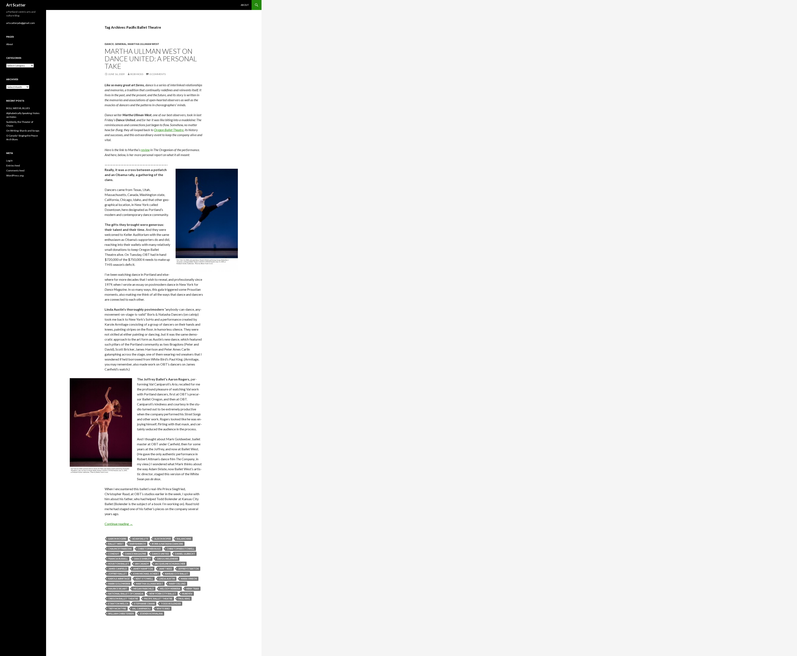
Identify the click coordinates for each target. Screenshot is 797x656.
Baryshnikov (138, 543)
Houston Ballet (118, 563)
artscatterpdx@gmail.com (20, 23)
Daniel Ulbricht (185, 553)
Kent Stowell (144, 578)
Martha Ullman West (143, 44)
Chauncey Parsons (120, 548)
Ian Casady (142, 563)
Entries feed (13, 165)
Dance (109, 44)
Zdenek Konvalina (151, 613)
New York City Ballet (162, 593)
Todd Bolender (171, 603)
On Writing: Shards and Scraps (22, 130)
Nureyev (187, 593)
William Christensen (121, 613)
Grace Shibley (142, 558)
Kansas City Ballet (176, 573)
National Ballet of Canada (125, 593)
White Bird (163, 608)
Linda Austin (167, 578)
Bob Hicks (136, 74)
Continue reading (119, 524)
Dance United (160, 553)
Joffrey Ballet (117, 573)
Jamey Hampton (143, 568)
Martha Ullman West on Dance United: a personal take (151, 58)
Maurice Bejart (117, 588)
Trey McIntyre (117, 608)
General (121, 44)
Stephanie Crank (144, 603)
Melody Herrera (170, 588)
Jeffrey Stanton (188, 568)
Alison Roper (162, 538)
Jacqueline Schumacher (170, 563)
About (245, 5)
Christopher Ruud (149, 548)
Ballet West (116, 543)
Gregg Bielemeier (167, 558)
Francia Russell (118, 558)
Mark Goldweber (119, 583)
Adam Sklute (140, 538)
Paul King (184, 598)
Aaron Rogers (117, 538)
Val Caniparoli (141, 608)
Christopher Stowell (180, 548)
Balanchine (184, 538)
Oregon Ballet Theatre (168, 130)
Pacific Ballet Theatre (158, 598)
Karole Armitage (119, 578)
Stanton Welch (118, 603)
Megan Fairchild (143, 588)
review (145, 150)
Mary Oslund (177, 583)
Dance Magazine (135, 553)
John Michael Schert (146, 573)
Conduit (113, 553)
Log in (9, 160)
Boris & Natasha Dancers (167, 543)
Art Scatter (16, 5)
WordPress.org (14, 175)
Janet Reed (165, 568)
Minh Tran (192, 588)
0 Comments (157, 74)
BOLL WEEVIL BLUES (18, 108)
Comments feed (15, 170)
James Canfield (117, 568)
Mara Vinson (189, 578)
